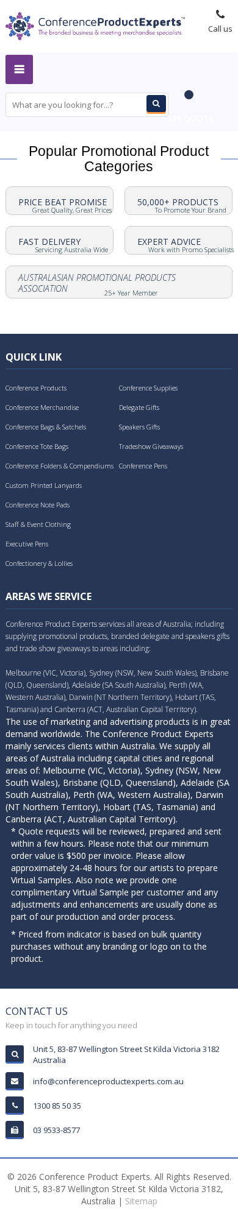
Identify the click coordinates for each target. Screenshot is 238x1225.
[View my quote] (191, 100)
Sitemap (141, 1201)
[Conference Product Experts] (95, 24)
